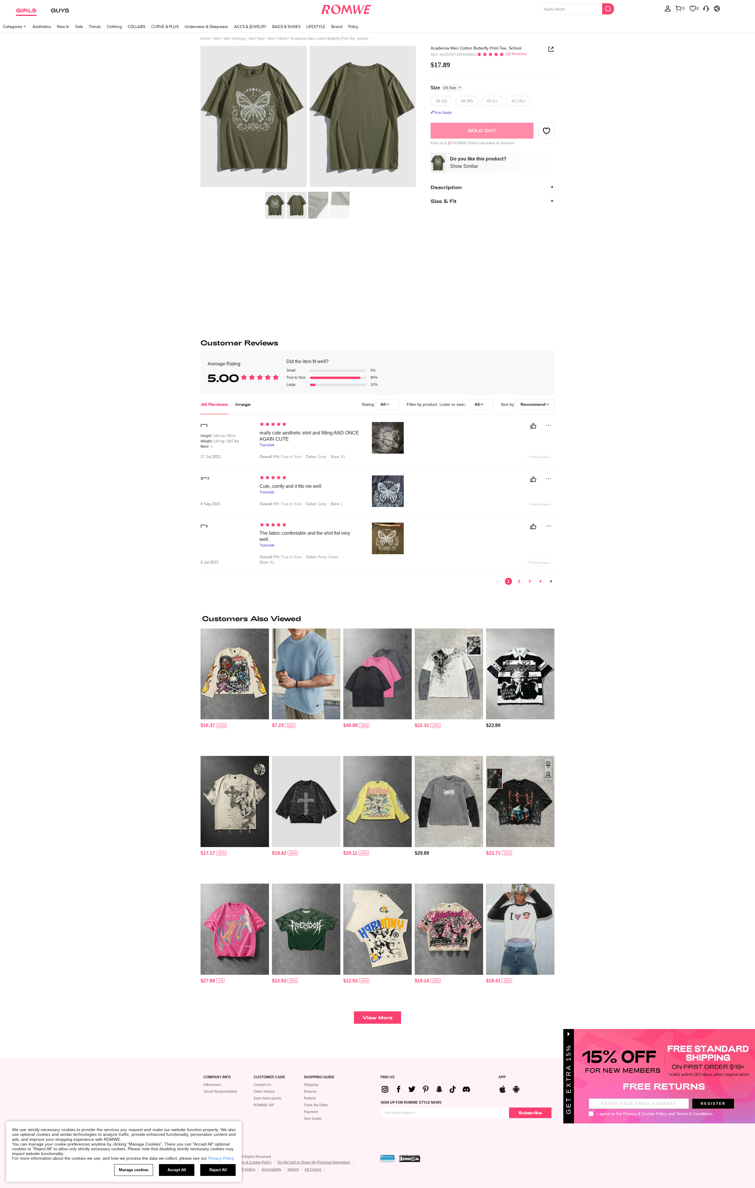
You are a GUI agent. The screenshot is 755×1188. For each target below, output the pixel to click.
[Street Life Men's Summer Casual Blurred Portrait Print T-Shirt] (235, 929)
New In (63, 26)
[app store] (502, 1088)
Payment (311, 1112)
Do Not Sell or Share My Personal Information (314, 1162)
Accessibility (271, 1169)
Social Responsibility (220, 1091)
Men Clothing (234, 39)
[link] (497, 581)
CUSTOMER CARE (269, 1077)
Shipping (311, 1085)
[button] (546, 131)
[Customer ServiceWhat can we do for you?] (706, 8)
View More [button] (377, 1017)
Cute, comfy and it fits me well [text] (290, 486)
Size (443, 87)
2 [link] (519, 581)
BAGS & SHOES (286, 26)
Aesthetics (41, 26)
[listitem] (235, 690)
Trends (95, 26)
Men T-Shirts (277, 39)
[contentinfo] (208, 725)
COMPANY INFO (217, 1077)
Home (205, 39)
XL (338, 457)
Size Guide (312, 1119)
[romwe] (346, 8)
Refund (310, 1098)
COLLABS (136, 26)
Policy (353, 26)
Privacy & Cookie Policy (252, 1162)
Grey (316, 457)
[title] (377, 618)
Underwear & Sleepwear (206, 26)
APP (502, 1077)
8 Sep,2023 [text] (210, 504)
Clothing (114, 26)
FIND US (387, 1077)
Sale (79, 26)
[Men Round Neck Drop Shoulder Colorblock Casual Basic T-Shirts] (377, 674)
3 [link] (529, 581)
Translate (267, 445)
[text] (310, 425)
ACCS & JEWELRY (250, 26)
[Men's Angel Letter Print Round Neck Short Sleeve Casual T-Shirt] (377, 929)
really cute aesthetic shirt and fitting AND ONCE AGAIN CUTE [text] (309, 436)
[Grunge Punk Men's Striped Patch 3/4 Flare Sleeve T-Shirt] (306, 801)
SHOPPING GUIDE (319, 1077)
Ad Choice (313, 1169)
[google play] (516, 1088)
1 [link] (508, 581)
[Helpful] (533, 425)
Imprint (293, 1169)
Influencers (212, 1085)
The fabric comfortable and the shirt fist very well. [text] (305, 536)
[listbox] (668, 8)
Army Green (322, 557)
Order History (264, 1091)
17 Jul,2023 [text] (210, 457)
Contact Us (262, 1085)
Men (217, 39)
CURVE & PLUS (165, 26)
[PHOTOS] (308, 117)
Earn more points (267, 1098)
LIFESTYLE (315, 26)
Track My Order (316, 1105)
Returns (310, 1091)
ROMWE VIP (264, 1105)
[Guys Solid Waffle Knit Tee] (306, 674)
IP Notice (248, 1169)
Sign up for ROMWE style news (410, 1102)
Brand (336, 26)
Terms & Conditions (694, 1113)
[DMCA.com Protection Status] (409, 1158)
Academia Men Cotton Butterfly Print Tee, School (476, 48)
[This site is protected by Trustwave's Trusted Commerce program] (387, 1158)
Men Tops (256, 39)
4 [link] (540, 581)
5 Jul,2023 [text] (209, 562)
